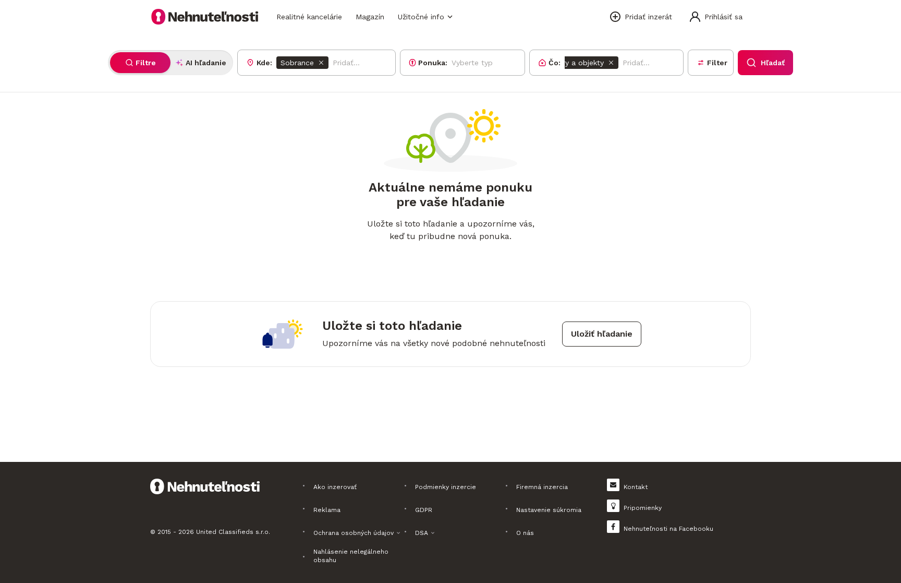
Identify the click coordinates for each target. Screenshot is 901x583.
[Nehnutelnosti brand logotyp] (205, 17)
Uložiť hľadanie (601, 334)
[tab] (140, 62)
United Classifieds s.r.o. (233, 532)
